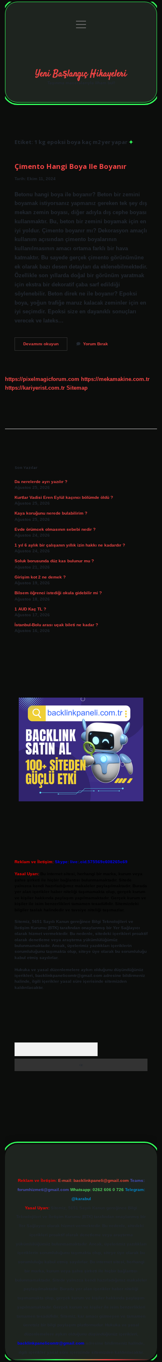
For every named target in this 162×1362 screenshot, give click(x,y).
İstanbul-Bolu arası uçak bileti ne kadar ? (56, 624)
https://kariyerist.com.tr (35, 388)
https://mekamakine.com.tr (115, 379)
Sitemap (77, 388)
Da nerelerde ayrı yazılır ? (41, 481)
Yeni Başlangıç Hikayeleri (81, 74)
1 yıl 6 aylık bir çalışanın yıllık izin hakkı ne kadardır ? (70, 545)
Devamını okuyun (45, 346)
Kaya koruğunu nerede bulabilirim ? (51, 513)
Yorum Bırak (95, 344)
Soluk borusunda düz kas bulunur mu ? (54, 561)
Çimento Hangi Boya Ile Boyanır (70, 166)
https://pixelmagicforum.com (42, 379)
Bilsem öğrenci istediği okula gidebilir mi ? (58, 593)
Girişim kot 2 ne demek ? (40, 577)
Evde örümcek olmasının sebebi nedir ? (55, 529)
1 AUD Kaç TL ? (30, 609)
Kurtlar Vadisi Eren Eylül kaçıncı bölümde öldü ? (64, 497)
